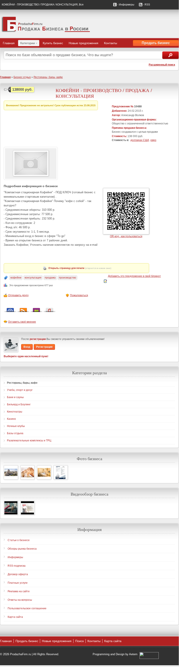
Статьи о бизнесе (19, 540)
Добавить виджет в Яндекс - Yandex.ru (49, 309)
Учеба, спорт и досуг (19, 390)
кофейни (15, 277)
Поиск (79, 641)
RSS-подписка (17, 565)
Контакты (110, 43)
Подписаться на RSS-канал (23, 309)
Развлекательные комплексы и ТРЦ (29, 440)
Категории (26, 43)
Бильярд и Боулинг (19, 404)
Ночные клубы (16, 426)
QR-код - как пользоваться (126, 236)
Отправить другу (18, 295)
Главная (9, 43)
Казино (11, 418)
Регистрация (44, 346)
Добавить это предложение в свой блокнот (134, 276)
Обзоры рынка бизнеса (22, 548)
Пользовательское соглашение (27, 608)
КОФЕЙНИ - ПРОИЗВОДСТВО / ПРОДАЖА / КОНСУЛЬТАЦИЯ (104, 93)
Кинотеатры (14, 411)
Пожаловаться (79, 295)
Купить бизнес (53, 43)
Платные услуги (17, 582)
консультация (33, 277)
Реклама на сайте (19, 591)
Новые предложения (83, 43)
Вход (27, 346)
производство (67, 277)
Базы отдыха (15, 433)
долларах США (139, 140)
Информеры (15, 557)
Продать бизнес (156, 43)
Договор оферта (18, 574)
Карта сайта (15, 616)
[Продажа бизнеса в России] (89, 24)
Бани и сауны (15, 397)
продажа (50, 277)
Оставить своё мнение (22, 321)
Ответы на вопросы (20, 599)
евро (153, 140)
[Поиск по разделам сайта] (170, 55)
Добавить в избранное (36, 309)
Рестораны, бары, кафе (48, 77)
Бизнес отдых (22, 77)
